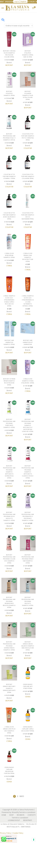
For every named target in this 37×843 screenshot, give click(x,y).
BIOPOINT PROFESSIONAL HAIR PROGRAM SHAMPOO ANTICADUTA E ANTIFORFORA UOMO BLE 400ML (28, 425)
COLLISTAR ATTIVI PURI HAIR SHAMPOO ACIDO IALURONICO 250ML (9, 216)
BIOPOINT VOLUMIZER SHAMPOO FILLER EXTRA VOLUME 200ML (27, 95)
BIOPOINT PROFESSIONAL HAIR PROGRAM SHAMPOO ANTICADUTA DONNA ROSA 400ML (9, 472)
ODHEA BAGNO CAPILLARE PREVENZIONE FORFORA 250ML (9, 770)
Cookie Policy (18, 833)
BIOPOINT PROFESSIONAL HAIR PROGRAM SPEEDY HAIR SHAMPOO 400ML (28, 559)
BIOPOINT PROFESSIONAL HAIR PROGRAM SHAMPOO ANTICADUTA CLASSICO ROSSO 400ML (28, 472)
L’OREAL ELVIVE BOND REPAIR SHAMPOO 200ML (9, 255)
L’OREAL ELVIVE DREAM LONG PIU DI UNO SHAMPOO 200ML (9, 730)
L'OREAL (9, 266)
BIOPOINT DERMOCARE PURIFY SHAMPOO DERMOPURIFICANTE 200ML (9, 688)
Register (23, 1)
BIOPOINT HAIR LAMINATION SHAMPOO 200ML (9, 342)
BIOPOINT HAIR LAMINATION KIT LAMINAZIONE (28, 342)
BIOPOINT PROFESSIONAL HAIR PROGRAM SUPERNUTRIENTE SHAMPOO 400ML (9, 646)
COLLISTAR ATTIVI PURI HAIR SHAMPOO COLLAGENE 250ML (27, 176)
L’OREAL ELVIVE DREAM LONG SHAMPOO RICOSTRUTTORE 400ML (27, 257)
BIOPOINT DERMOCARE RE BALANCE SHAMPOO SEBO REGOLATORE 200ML (27, 646)
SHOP (11, 815)
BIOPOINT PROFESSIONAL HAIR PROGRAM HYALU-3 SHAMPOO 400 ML (9, 137)
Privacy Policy (5, 833)
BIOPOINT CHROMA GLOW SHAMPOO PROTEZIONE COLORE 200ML (9, 54)
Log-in (16, 1)
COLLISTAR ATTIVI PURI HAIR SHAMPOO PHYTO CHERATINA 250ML (27, 137)
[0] (33, 8)
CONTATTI (32, 815)
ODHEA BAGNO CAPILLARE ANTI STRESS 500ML (28, 686)
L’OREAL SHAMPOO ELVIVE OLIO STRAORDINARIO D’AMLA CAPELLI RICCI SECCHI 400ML (9, 301)
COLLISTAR (28, 148)
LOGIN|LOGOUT (14, 820)
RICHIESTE (20, 815)
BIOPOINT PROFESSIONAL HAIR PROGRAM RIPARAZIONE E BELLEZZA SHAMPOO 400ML (9, 602)
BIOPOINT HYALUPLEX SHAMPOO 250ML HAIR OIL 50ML (27, 54)
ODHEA (27, 697)
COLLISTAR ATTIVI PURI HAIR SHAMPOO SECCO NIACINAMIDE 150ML (27, 216)
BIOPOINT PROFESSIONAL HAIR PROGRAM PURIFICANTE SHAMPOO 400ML (9, 423)
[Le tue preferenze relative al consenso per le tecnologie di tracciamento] (33, 839)
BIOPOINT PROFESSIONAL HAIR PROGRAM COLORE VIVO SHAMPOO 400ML (9, 559)
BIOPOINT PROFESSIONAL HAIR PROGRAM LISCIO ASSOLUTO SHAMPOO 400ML (9, 516)
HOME (4, 815)
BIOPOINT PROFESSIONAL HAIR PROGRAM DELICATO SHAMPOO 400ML (28, 601)
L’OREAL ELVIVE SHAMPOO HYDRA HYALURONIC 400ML (27, 381)
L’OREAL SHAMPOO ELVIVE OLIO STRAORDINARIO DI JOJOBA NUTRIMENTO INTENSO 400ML (28, 301)
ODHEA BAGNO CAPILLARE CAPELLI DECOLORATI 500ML (27, 729)
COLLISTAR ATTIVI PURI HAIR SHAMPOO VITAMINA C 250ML (9, 176)
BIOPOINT (9, 65)
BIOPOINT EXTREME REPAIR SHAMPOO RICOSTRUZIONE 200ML (9, 382)
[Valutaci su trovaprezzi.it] (8, 838)
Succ (22, 796)
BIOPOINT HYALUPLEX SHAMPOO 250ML (9, 93)
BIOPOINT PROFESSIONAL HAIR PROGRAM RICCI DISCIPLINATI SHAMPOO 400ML (28, 516)
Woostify (15, 812)
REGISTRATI (27, 820)
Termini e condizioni (27, 812)
